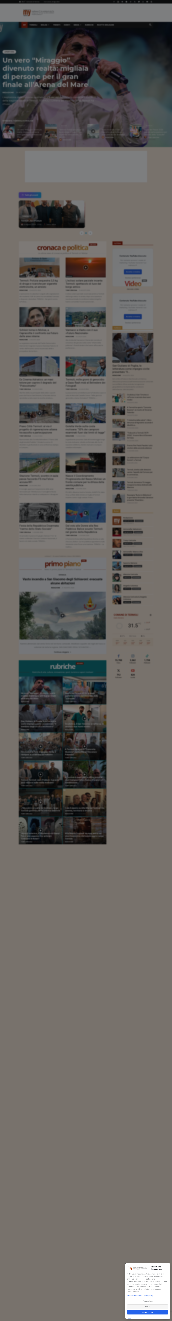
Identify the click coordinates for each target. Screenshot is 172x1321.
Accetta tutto (147, 1312)
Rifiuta (147, 1307)
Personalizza (147, 1301)
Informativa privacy (134, 1295)
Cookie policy (148, 1295)
